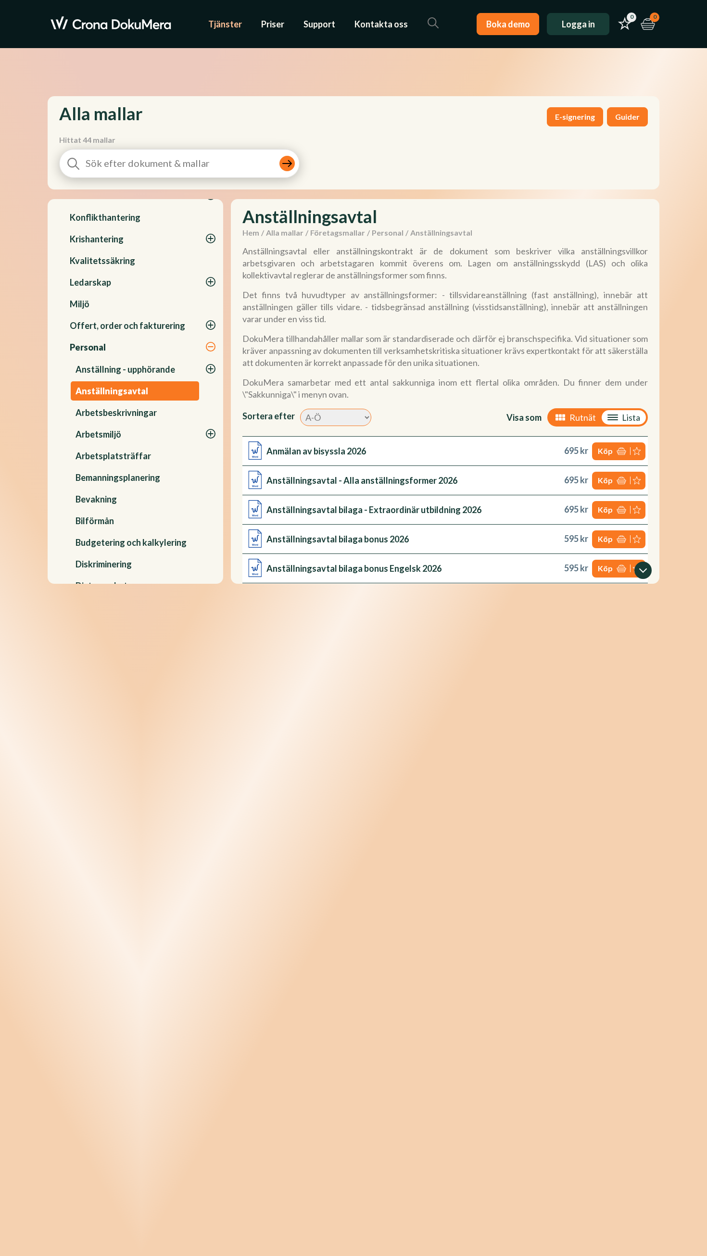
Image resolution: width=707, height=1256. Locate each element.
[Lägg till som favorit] (637, 451)
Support (319, 24)
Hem (250, 232)
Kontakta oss (381, 24)
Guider (627, 116)
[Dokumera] (111, 24)
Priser (272, 24)
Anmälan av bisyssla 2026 (316, 451)
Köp (605, 450)
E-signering (575, 116)
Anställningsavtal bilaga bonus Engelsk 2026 (354, 568)
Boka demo (508, 24)
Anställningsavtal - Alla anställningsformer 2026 (361, 480)
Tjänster (225, 24)
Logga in (578, 24)
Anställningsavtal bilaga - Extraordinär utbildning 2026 (373, 510)
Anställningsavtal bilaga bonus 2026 (337, 539)
